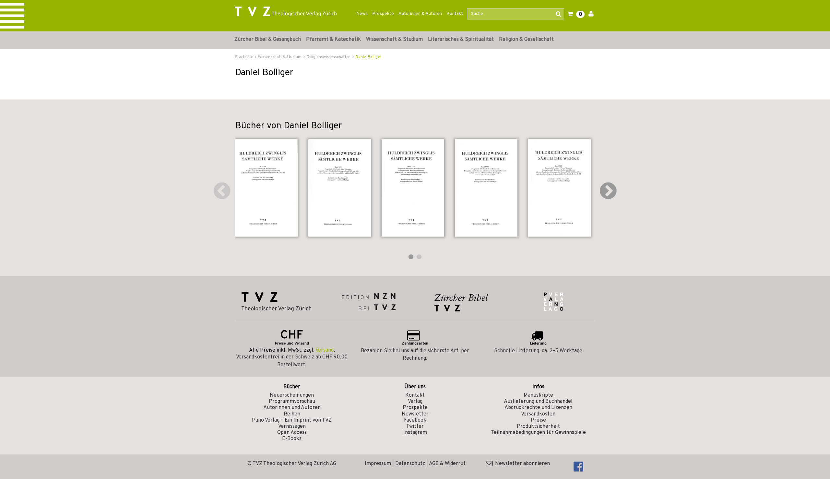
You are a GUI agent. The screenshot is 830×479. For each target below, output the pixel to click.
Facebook (415, 420)
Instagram (415, 432)
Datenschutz (410, 464)
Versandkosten (538, 414)
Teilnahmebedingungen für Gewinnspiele (538, 432)
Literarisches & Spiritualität (461, 39)
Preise (538, 420)
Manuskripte (538, 395)
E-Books (292, 439)
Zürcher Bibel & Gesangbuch (267, 39)
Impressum (378, 464)
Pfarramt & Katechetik (333, 39)
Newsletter (415, 414)
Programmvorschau (292, 401)
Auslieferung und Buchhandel (538, 401)
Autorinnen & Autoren (420, 14)
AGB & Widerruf (447, 464)
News (362, 14)
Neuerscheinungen (292, 395)
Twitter (415, 426)
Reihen (292, 414)
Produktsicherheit (538, 426)
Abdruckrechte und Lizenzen (538, 407)
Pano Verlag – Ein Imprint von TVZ (292, 420)
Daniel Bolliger (368, 57)
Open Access (292, 432)
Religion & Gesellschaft (526, 39)
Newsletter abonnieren (521, 464)
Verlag (415, 401)
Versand (324, 350)
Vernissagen (292, 426)
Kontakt (454, 14)
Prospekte (383, 14)
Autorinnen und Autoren (292, 407)
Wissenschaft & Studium (394, 39)
